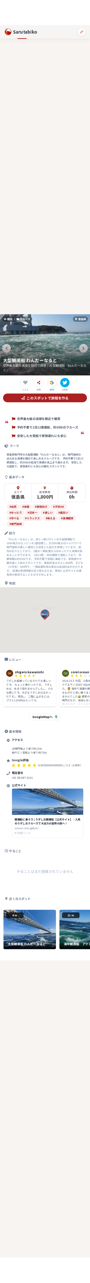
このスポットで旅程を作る (48, 398)
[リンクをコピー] (82, 32)
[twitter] (65, 382)
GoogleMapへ (42, 717)
